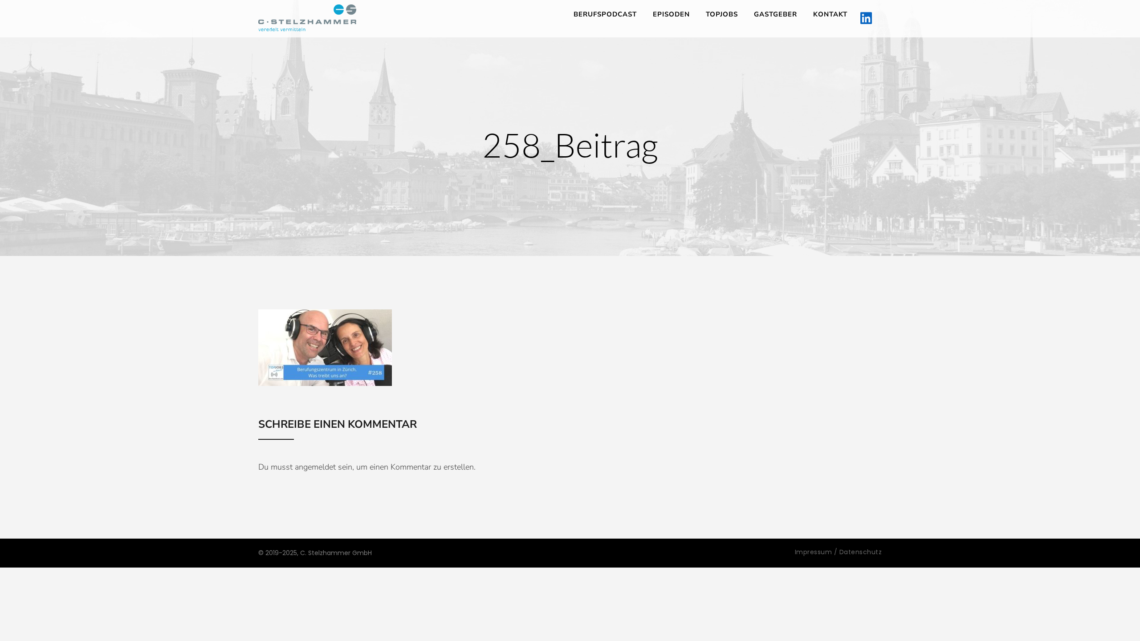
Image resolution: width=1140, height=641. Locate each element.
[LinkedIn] (866, 18)
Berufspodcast (605, 14)
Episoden (671, 14)
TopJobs (722, 14)
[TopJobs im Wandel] (307, 18)
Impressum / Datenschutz (838, 552)
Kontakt (830, 14)
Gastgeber (775, 14)
